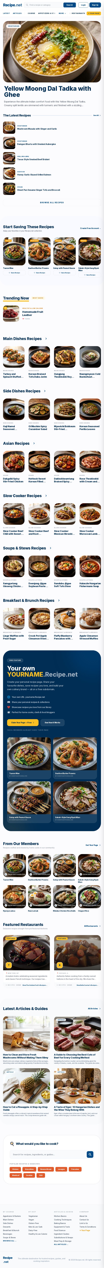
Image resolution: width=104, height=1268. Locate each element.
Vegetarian (33, 1216)
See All (96, 115)
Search (69, 5)
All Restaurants (91, 926)
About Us (83, 1216)
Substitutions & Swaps (63, 1237)
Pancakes (75, 1169)
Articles (17, 13)
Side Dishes (8, 1223)
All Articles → (61, 1244)
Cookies (29, 1175)
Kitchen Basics (60, 1216)
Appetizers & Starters (49, 13)
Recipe (7, 1260)
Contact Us (84, 1220)
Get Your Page (92, 845)
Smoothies (29, 1169)
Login (83, 5)
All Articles (93, 1008)
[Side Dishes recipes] (44, 391)
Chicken (15, 1169)
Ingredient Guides (61, 1234)
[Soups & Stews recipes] (50, 548)
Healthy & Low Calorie (38, 1234)
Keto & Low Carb (35, 1227)
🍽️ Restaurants (77, 13)
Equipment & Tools (62, 1227)
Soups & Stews (9, 1237)
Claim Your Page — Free (21, 722)
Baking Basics (60, 1223)
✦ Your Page (93, 13)
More (61, 13)
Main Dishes (8, 1220)
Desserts (7, 1227)
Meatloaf (15, 1175)
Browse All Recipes (52, 202)
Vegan (31, 1220)
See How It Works (52, 722)
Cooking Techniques (63, 1220)
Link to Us (84, 1223)
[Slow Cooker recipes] (46, 495)
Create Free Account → (90, 228)
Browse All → (9, 1241)
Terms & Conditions (88, 1227)
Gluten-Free (34, 1223)
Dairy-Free (33, 1230)
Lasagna (61, 1169)
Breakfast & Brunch (11, 1230)
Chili (40, 1175)
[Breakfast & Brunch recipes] (58, 600)
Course (31, 13)
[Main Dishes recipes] (46, 338)
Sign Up (95, 5)
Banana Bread (45, 1169)
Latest (6, 13)
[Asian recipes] (34, 443)
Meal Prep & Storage (62, 1241)
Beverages (7, 1234)
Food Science (59, 1230)
